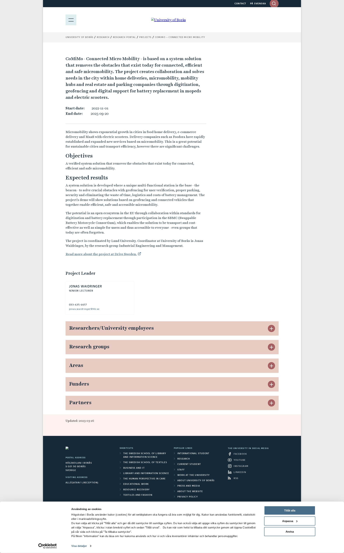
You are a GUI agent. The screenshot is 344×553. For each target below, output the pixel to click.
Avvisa (290, 531)
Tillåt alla (289, 510)
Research (103, 37)
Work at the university (193, 475)
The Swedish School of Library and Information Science (144, 455)
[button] (271, 328)
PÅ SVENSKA (258, 4)
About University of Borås (195, 480)
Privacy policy (187, 497)
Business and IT (134, 468)
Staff (181, 470)
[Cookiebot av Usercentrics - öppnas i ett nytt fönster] (47, 546)
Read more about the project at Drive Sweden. (101, 254)
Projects (145, 37)
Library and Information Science (146, 473)
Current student (189, 464)
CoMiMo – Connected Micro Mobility (180, 37)
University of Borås (80, 37)
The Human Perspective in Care (144, 479)
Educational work (136, 484)
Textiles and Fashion (137, 495)
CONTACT (240, 4)
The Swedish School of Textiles (145, 462)
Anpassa (287, 521)
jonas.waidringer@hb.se (84, 309)
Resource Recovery (136, 490)
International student (193, 453)
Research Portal (124, 37)
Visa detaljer (79, 545)
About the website (190, 491)
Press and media (188, 486)
